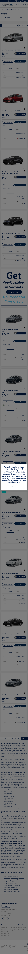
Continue (14, 486)
